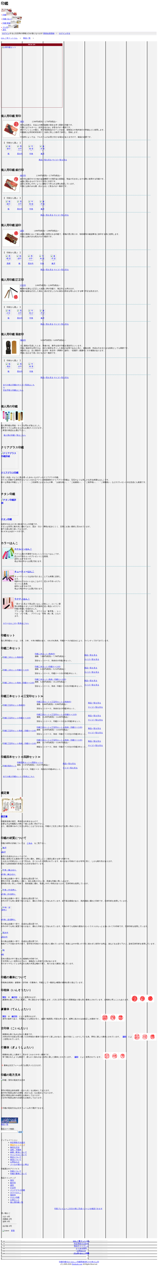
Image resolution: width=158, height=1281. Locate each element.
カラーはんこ (15, 1193)
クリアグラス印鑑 (10, 472)
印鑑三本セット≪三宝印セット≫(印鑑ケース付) (57, 715)
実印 (22, 122)
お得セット (14, 1200)
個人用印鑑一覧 (16, 1202)
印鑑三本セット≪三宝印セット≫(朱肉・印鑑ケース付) (59, 727)
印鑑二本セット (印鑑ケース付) (47, 667)
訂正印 (23, 285)
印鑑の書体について (18, 1174)
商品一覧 (27, 38)
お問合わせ (14, 1162)
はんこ (74, 1262)
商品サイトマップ (81, 1246)
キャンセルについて (18, 1155)
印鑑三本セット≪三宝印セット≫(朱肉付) (54, 702)
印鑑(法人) (67, 1262)
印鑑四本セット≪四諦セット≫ (30, 762)
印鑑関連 (80, 1262)
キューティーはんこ (24, 571)
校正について (15, 1157)
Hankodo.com (77, 1264)
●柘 (2, 954)
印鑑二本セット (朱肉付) (45, 654)
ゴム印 (96, 1262)
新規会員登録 (48, 33)
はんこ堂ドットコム (9, 38)
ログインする (64, 33)
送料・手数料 (15, 1150)
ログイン (5, 33)
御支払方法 (14, 1147)
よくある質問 (81, 1248)
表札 (86, 1262)
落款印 (23, 340)
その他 (90, 1262)
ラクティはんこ (22, 599)
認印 (22, 231)
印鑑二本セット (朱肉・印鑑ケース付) (50, 679)
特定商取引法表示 (17, 1142)
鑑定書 (4, 816)
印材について (15, 1171)
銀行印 (23, 176)
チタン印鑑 (6, 519)
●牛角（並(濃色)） (8, 920)
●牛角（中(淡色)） (8, 894)
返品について (15, 1160)
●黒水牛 (4, 937)
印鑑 (61, 1262)
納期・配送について (18, 1152)
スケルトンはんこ (23, 549)
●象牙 (3, 852)
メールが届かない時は (19, 1164)
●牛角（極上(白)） (8, 874)
